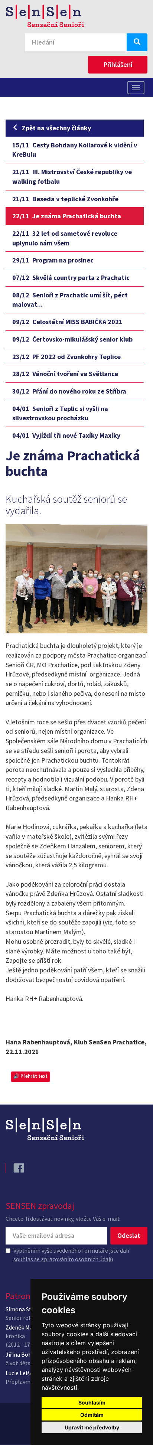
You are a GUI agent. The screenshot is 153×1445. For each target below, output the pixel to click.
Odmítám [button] (92, 1415)
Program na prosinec (53, 260)
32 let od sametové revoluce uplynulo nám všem (64, 238)
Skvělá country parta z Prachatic (71, 277)
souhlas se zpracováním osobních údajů (63, 1259)
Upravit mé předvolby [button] (92, 1427)
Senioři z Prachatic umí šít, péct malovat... (70, 300)
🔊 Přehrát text (30, 1076)
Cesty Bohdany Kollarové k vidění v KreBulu (74, 150)
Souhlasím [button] (91, 1402)
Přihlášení (118, 64)
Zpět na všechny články (56, 128)
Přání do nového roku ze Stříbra (69, 391)
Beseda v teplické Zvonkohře (65, 199)
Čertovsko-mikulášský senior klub (72, 339)
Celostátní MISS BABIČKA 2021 (67, 321)
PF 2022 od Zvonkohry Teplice (66, 356)
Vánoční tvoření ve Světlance (65, 373)
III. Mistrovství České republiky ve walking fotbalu (72, 176)
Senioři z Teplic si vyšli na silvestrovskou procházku (60, 413)
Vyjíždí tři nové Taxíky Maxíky (66, 435)
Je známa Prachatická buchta (66, 216)
